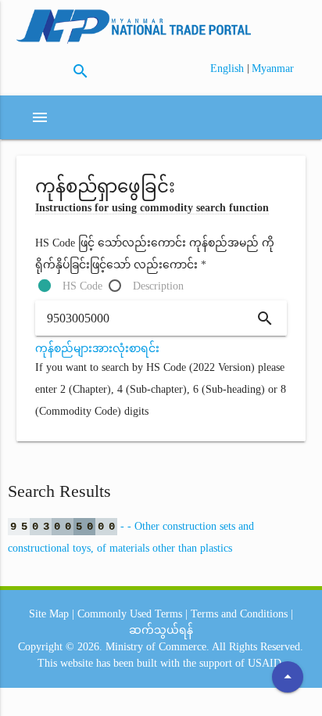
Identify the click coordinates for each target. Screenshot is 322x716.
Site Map (49, 614)
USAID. (266, 663)
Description (158, 286)
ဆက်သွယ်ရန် (161, 630)
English (228, 68)
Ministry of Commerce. (157, 647)
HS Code (82, 286)
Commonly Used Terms (129, 614)
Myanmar (273, 68)
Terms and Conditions (239, 614)
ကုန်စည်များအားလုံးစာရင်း (97, 348)
